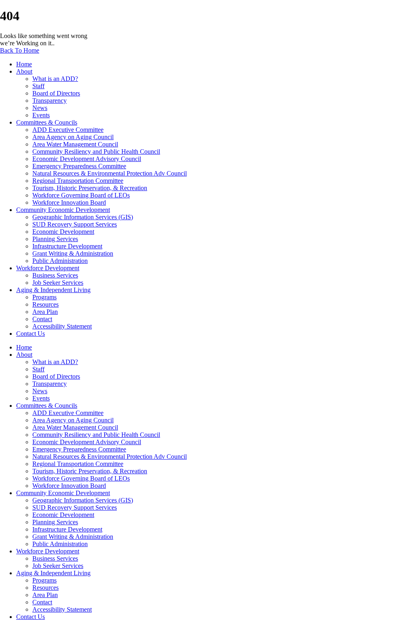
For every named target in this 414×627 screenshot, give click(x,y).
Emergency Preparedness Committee (79, 166)
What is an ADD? (55, 78)
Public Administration (60, 260)
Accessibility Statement (62, 326)
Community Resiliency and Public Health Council (96, 151)
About (24, 71)
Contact (42, 319)
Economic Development (63, 231)
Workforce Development (47, 268)
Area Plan (45, 311)
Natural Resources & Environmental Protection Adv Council (109, 173)
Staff (38, 86)
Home (24, 64)
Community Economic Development (63, 209)
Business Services (55, 275)
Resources (45, 304)
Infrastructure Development (67, 246)
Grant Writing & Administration (72, 253)
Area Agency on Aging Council (73, 136)
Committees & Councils (46, 122)
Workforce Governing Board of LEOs (81, 195)
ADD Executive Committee (68, 129)
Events (41, 115)
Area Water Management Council (75, 144)
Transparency (49, 100)
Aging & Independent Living (53, 289)
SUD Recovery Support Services (74, 224)
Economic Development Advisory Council (86, 158)
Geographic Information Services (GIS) (82, 217)
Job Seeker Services (57, 282)
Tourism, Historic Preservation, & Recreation (89, 187)
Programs (44, 297)
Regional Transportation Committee (77, 180)
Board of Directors (56, 93)
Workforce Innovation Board (69, 202)
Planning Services (55, 238)
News (39, 107)
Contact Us (30, 333)
